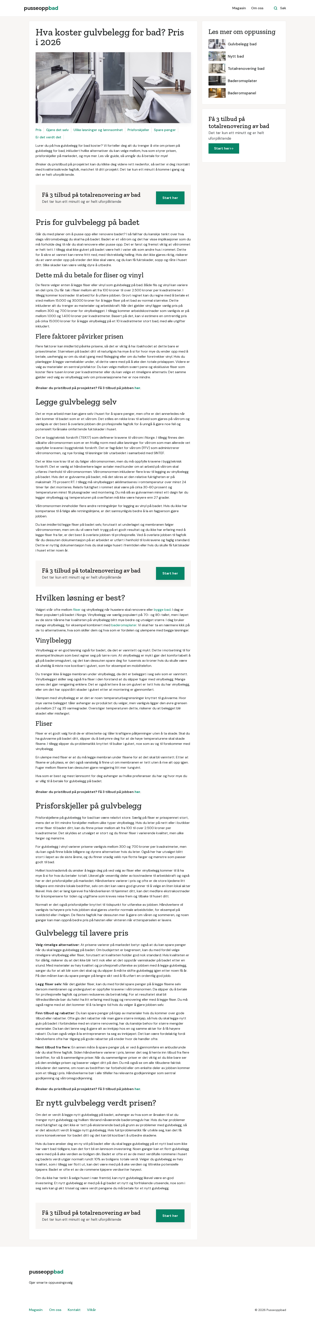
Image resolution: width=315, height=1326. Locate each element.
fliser (77, 609)
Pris (38, 130)
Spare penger (165, 130)
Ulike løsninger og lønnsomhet (98, 130)
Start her (170, 198)
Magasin (239, 8)
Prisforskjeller (138, 130)
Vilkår (91, 1310)
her (137, 388)
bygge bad (162, 609)
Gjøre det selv (57, 130)
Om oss (257, 8)
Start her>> (224, 148)
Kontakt (74, 1310)
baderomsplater (123, 625)
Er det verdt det (48, 137)
